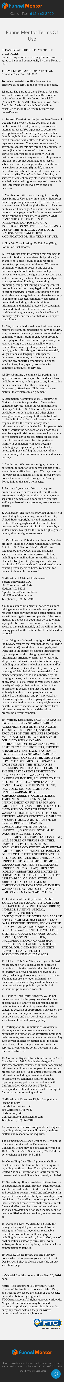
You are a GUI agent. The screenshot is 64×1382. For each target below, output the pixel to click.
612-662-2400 (42, 13)
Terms (21, 1370)
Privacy (30, 1370)
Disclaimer (41, 1370)
